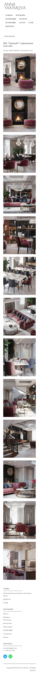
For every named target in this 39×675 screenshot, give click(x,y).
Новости (5, 614)
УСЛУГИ (22, 22)
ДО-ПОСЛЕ (23, 19)
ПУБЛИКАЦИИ (10, 19)
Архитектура (7, 620)
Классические (7, 623)
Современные (7, 634)
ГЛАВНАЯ (8, 15)
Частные (5, 637)
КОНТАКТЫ (9, 26)
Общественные (7, 627)
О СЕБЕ (31, 22)
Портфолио (6, 617)
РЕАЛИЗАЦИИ (10, 22)
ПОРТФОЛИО (20, 15)
